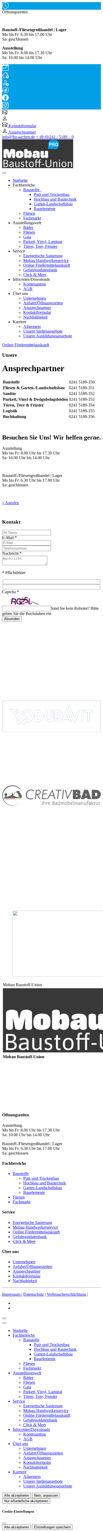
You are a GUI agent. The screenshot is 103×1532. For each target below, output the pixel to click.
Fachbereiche (24, 1335)
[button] (4, 173)
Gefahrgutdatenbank (40, 270)
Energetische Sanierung (43, 256)
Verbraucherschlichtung (66, 1294)
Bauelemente (44, 208)
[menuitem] (4, 113)
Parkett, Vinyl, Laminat (42, 241)
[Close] (4, 1323)
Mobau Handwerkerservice (46, 260)
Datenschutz (33, 1294)
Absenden (12, 619)
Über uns (20, 1443)
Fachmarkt (32, 218)
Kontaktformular (37, 312)
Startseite (20, 180)
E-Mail (9, 537)
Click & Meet (34, 274)
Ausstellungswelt (27, 1373)
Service (19, 1401)
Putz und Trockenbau (51, 194)
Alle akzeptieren (16, 1495)
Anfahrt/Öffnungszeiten (43, 303)
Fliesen (29, 213)
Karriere (19, 1472)
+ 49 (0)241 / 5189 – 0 (55, 137)
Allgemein (32, 326)
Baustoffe (31, 190)
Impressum (11, 1294)
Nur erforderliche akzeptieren (26, 1501)
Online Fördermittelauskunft (46, 265)
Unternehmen (34, 298)
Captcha (10, 592)
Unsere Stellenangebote (43, 331)
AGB (27, 289)
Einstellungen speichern (52, 1527)
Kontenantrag (34, 284)
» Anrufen (10, 503)
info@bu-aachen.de (18, 137)
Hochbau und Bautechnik (55, 199)
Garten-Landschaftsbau (53, 204)
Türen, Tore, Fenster (40, 246)
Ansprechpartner (37, 307)
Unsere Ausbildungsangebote (47, 336)
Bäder (28, 227)
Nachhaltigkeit (35, 317)
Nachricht (12, 553)
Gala (27, 237)
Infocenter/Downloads (31, 1429)
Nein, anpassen (46, 1495)
